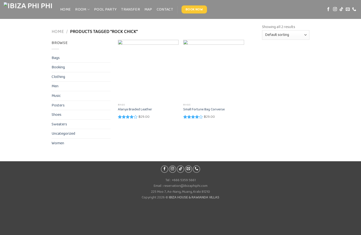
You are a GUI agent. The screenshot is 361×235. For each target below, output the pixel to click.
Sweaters (59, 124)
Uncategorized (63, 134)
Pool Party (105, 9)
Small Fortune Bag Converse (204, 109)
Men (55, 86)
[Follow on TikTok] (341, 9)
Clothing (58, 77)
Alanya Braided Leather (135, 109)
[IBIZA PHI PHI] (28, 9)
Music (56, 96)
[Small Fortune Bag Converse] (213, 70)
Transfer (130, 9)
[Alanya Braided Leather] (148, 70)
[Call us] (354, 9)
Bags (56, 58)
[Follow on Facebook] (328, 9)
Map (148, 9)
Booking (58, 67)
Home (65, 9)
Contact (165, 9)
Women (58, 143)
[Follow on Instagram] (335, 9)
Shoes (56, 115)
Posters (58, 105)
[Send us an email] (348, 9)
